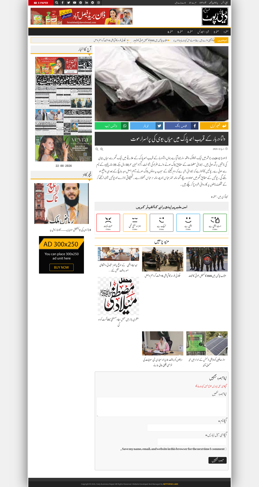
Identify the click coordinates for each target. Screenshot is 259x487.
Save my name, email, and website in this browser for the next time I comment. (172, 448)
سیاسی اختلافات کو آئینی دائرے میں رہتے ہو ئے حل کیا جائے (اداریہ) (199, 40)
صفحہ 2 (216, 32)
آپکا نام (222, 420)
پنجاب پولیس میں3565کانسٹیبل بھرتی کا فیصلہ (150, 40)
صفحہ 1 (226, 32)
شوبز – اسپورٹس (203, 32)
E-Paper (42, 2)
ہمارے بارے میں (180, 2)
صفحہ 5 (180, 32)
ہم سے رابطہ (192, 2)
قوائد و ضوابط (202, 2)
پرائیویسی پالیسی (213, 2)
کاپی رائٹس (224, 2)
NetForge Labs (170, 484)
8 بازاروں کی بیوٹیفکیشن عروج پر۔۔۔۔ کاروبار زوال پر (70, 229)
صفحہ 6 (170, 32)
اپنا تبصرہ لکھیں (219, 393)
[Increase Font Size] (101, 149)
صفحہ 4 (190, 32)
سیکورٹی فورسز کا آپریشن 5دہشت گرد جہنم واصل (110, 40)
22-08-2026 (64, 165)
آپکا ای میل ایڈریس (216, 434)
